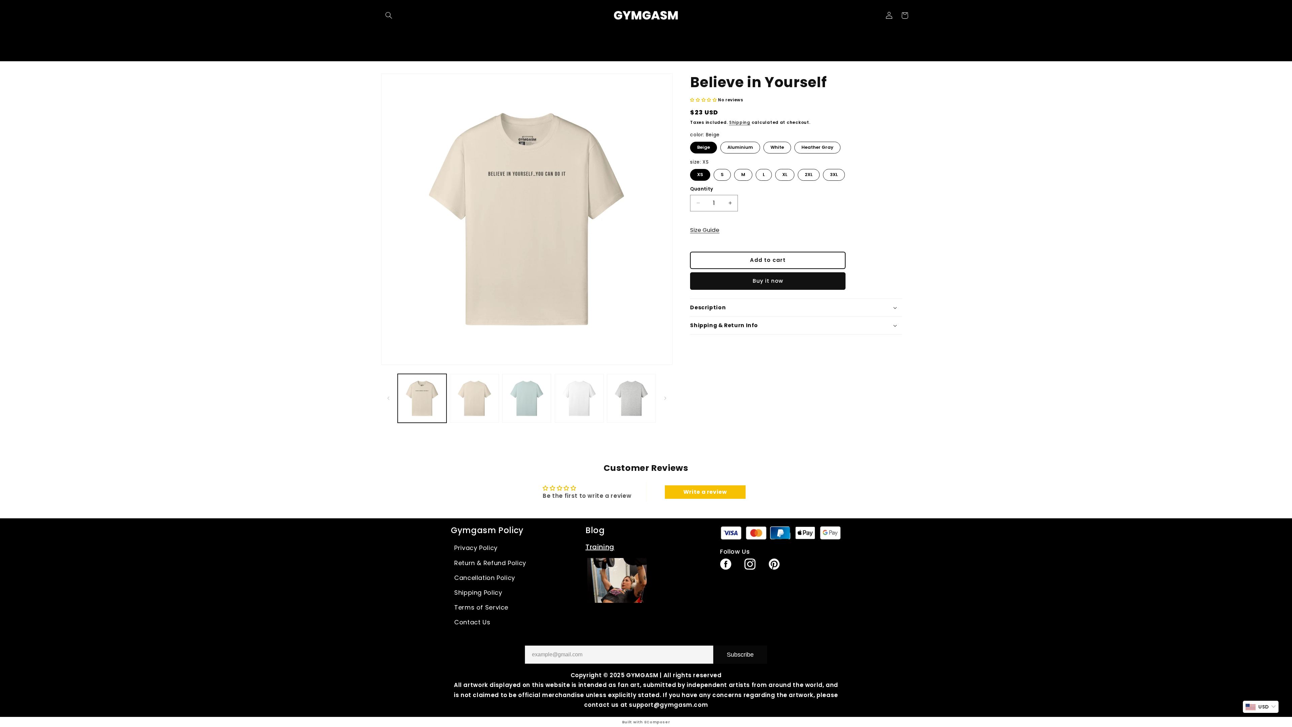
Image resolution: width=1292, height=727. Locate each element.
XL (785, 173)
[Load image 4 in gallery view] (526, 398)
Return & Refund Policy (490, 563)
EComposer (657, 722)
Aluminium (740, 146)
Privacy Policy (476, 548)
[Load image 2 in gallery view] (474, 398)
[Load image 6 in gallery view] (579, 398)
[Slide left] (388, 398)
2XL (808, 173)
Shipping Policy (478, 592)
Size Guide (704, 230)
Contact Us (472, 622)
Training (599, 547)
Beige (704, 146)
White (777, 146)
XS (700, 173)
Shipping (739, 122)
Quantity (701, 189)
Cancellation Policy (484, 578)
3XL (834, 173)
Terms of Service (481, 607)
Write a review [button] (705, 492)
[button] (389, 15)
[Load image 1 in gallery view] (422, 398)
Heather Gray (817, 146)
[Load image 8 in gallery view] (631, 398)
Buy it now (768, 281)
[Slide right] (665, 398)
